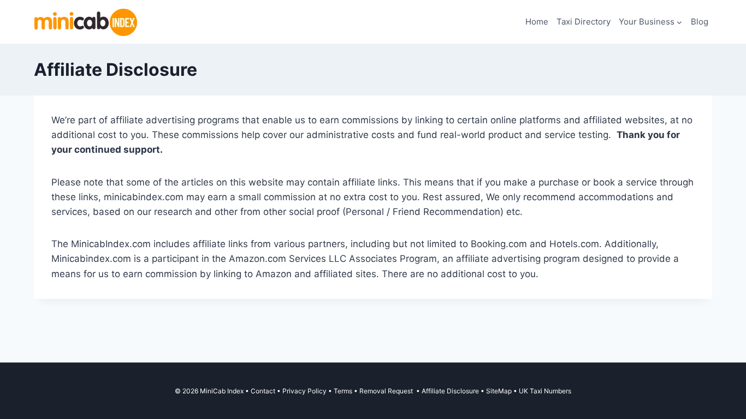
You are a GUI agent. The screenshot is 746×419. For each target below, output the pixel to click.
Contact (263, 391)
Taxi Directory (583, 21)
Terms (343, 391)
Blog (699, 21)
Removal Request (387, 391)
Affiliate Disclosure (450, 391)
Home (536, 21)
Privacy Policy (304, 391)
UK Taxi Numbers (545, 391)
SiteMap (499, 391)
